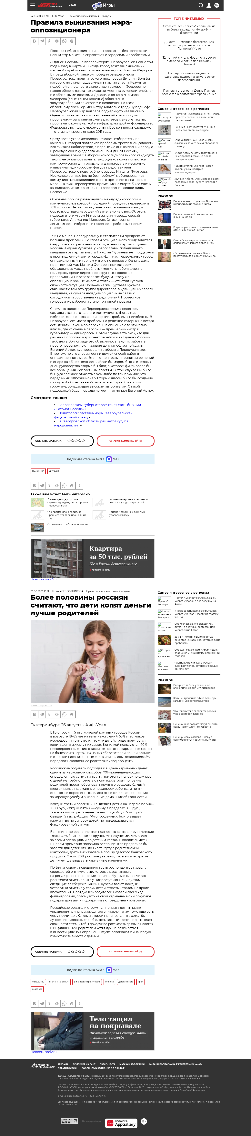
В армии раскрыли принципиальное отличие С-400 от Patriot (195, 228)
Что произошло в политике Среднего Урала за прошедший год (66, 515)
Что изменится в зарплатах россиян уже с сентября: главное (195, 712)
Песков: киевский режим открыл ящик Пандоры (193, 215)
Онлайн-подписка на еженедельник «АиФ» (175, 1064)
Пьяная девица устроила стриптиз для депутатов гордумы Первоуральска (67, 502)
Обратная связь (67, 1068)
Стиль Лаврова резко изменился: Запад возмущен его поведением (193, 241)
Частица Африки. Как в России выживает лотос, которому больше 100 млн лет (196, 665)
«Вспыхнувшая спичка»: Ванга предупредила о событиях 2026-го (194, 254)
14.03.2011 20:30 (40, 16)
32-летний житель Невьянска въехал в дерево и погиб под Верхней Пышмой (189, 61)
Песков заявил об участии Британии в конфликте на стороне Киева (195, 202)
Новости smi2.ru (44, 579)
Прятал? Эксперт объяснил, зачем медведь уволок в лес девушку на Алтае (195, 601)
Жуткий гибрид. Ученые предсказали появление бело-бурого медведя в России (197, 182)
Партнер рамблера (91, 1121)
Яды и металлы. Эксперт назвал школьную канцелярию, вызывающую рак (194, 169)
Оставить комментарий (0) (125, 441)
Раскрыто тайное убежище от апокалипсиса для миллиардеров (194, 686)
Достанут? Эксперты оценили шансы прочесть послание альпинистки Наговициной (197, 117)
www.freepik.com (41, 705)
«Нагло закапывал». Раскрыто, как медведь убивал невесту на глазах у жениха (196, 614)
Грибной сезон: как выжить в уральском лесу (127, 513)
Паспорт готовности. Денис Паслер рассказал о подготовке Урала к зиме (189, 92)
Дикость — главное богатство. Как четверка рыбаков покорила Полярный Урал (189, 45)
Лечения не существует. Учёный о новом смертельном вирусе (195, 128)
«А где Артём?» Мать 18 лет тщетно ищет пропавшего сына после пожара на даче (196, 156)
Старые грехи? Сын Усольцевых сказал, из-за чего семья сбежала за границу (196, 143)
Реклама (63, 1064)
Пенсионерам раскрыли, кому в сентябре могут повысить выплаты (194, 738)
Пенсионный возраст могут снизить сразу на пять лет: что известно (195, 725)
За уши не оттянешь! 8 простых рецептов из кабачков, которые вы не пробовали (197, 639)
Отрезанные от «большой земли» (67, 524)
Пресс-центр (107, 1064)
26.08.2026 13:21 (40, 591)
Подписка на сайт (84, 1064)
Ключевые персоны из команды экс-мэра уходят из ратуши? (128, 501)
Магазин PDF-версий (132, 1064)
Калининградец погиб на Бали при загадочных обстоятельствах (194, 699)
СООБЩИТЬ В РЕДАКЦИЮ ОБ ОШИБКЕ (103, 1068)
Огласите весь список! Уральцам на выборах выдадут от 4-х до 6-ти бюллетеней (189, 30)
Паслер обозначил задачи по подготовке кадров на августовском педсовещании (189, 77)
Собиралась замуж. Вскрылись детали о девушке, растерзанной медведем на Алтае (195, 627)
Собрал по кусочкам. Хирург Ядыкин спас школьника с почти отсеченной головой (197, 652)
